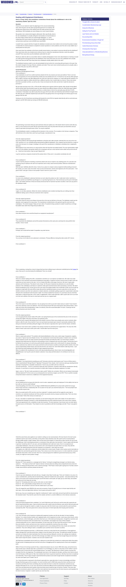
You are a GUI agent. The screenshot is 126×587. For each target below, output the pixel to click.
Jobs (101, 2)
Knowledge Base (116, 2)
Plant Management (37, 14)
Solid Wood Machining (47, 14)
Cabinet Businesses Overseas (90, 46)
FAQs (65, 580)
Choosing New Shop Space (89, 49)
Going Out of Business (88, 28)
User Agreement (44, 578)
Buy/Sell (106, 2)
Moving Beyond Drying (88, 54)
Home (17, 14)
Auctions (90, 585)
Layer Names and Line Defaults (90, 34)
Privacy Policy (43, 583)
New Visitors (91, 578)
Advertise (90, 583)
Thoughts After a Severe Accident (91, 22)
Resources (72, 2)
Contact (66, 583)
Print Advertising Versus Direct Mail (91, 43)
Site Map (66, 578)
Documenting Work (87, 37)
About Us (90, 580)
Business (30, 14)
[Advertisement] (63, 8)
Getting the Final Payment (89, 31)
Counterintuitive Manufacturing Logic (91, 25)
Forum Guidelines (44, 580)
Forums (94, 2)
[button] (17, 584)
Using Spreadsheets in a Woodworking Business (95, 52)
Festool (74, 269)
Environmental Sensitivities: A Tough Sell (92, 40)
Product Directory (84, 2)
